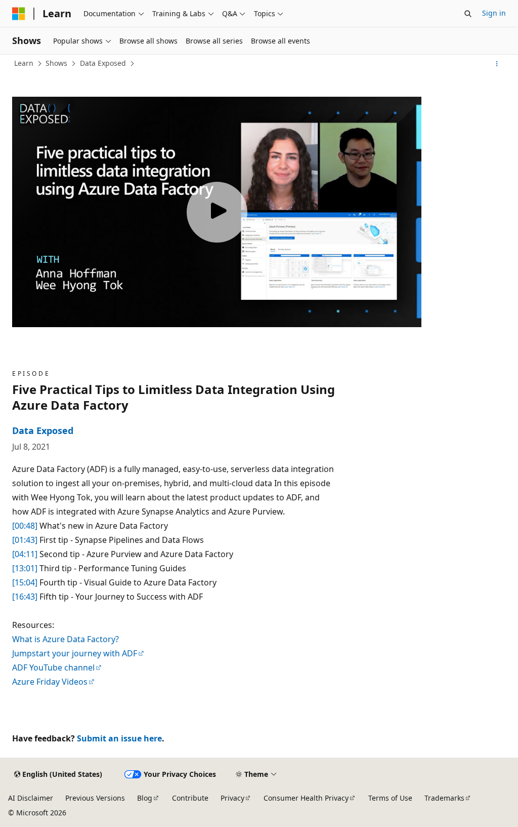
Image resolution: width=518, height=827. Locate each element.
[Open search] (468, 14)
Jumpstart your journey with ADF (74, 653)
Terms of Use (390, 798)
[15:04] (24, 582)
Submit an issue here (119, 738)
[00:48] (24, 525)
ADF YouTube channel (53, 667)
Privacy (232, 798)
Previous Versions (95, 798)
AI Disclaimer (30, 798)
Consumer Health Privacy (306, 798)
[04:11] (24, 554)
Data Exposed (103, 63)
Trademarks (444, 798)
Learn (23, 63)
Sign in (494, 13)
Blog (144, 798)
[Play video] (217, 212)
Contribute (190, 798)
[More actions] (497, 64)
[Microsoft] (18, 13)
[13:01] (24, 568)
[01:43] (24, 539)
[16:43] (24, 596)
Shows (56, 63)
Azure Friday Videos (50, 681)
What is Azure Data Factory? (65, 639)
